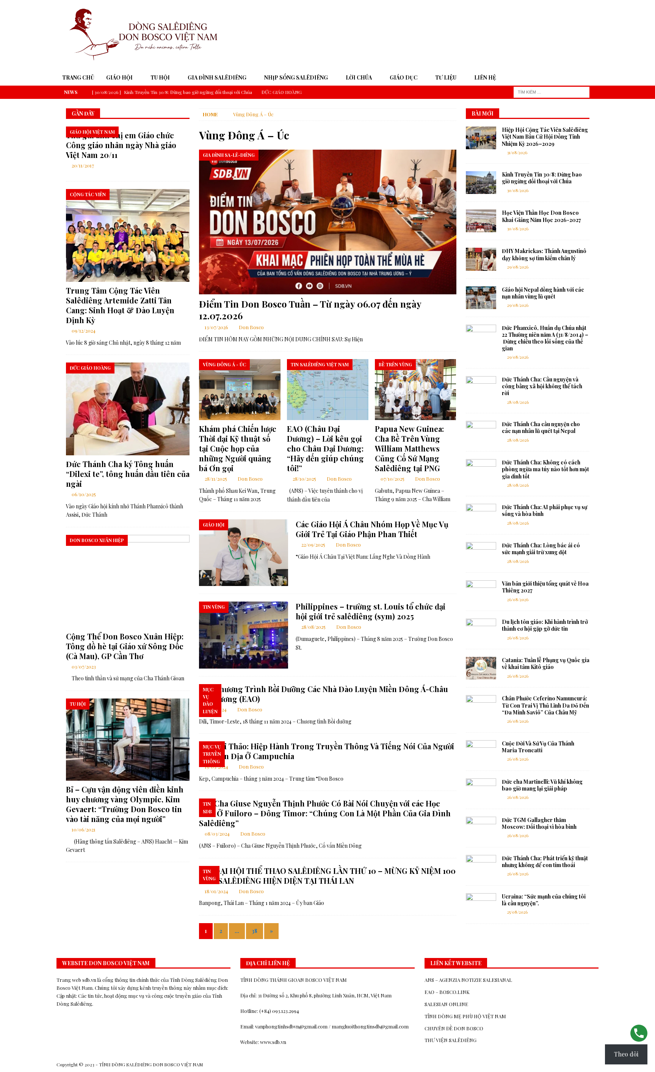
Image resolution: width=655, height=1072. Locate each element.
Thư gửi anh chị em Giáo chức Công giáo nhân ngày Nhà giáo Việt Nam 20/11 (121, 145)
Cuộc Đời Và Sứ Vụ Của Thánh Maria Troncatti (538, 747)
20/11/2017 (83, 165)
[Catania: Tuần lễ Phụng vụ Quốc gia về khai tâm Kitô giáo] (481, 668)
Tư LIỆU (445, 77)
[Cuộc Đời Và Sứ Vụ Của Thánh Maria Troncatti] (481, 751)
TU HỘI (160, 77)
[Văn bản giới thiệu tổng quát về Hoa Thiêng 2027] (481, 591)
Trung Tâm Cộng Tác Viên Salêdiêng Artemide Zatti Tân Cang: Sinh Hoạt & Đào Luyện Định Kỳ (120, 305)
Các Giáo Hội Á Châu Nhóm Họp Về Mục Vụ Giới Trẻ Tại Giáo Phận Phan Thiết (372, 529)
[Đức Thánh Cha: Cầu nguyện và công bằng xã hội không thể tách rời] (481, 387)
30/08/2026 (517, 190)
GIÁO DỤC (403, 77)
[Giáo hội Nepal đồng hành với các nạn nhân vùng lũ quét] (481, 297)
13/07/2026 (216, 327)
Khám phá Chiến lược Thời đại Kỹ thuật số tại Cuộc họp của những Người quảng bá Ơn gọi (237, 448)
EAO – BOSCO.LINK (447, 992)
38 (254, 930)
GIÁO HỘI (119, 77)
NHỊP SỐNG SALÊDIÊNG (296, 77)
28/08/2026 (518, 402)
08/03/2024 (217, 833)
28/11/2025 (216, 478)
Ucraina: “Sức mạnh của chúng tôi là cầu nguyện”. (544, 900)
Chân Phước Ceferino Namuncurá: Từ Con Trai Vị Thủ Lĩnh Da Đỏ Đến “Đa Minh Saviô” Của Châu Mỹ (545, 705)
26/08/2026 (517, 599)
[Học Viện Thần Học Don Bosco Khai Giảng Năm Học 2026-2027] (481, 220)
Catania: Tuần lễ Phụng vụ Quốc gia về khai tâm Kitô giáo (545, 663)
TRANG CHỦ (78, 77)
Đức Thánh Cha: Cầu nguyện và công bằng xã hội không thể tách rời (542, 386)
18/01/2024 (216, 891)
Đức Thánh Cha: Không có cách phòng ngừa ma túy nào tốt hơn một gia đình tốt (545, 469)
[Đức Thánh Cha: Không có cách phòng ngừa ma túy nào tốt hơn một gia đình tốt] (481, 470)
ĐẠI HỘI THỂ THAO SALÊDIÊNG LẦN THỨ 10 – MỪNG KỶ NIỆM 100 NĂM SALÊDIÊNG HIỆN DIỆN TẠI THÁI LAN (327, 876)
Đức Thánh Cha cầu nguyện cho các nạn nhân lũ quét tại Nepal (541, 427)
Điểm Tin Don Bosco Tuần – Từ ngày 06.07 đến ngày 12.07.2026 (310, 310)
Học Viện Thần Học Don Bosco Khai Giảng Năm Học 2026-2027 (541, 216)
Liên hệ (485, 77)
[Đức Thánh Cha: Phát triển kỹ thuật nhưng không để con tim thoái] (481, 866)
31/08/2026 (517, 152)
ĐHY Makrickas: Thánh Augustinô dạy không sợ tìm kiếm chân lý (544, 254)
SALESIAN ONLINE (446, 1004)
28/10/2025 (304, 478)
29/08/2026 (517, 267)
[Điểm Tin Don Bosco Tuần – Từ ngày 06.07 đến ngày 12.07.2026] (327, 222)
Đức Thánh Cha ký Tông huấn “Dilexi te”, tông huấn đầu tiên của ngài (128, 474)
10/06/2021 (84, 829)
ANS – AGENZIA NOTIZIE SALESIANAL (468, 980)
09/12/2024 (84, 330)
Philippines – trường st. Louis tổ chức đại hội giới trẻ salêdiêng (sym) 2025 (370, 611)
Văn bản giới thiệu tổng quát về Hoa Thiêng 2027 (545, 587)
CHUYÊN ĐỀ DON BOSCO (454, 1028)
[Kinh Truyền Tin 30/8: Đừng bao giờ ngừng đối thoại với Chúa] (481, 182)
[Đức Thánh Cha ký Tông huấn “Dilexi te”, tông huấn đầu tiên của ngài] (128, 409)
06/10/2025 (84, 494)
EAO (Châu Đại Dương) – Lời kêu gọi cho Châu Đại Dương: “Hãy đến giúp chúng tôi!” (325, 448)
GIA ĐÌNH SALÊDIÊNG (217, 77)
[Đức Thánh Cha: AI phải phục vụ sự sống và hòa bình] (481, 515)
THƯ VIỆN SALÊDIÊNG (450, 1040)
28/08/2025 (313, 627)
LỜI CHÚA (359, 77)
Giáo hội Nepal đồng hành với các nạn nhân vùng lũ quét (543, 293)
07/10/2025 (392, 478)
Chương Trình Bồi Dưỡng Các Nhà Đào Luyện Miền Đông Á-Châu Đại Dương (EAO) (323, 694)
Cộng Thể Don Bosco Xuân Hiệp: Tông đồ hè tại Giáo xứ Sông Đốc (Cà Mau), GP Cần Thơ (124, 646)
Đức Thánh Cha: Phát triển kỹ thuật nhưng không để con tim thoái (545, 862)
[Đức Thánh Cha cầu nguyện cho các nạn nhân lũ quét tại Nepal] (481, 432)
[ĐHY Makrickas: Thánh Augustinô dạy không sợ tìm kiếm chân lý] (481, 259)
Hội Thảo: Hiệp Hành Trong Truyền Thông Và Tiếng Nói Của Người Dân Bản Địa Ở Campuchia (326, 751)
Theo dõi (626, 1054)
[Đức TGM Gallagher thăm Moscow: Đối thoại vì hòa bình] (481, 828)
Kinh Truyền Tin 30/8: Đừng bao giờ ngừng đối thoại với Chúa (542, 178)
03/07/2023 (84, 666)
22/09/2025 (313, 544)
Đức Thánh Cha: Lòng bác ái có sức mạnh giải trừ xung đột (541, 549)
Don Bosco (251, 327)
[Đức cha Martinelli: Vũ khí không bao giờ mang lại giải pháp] (481, 789)
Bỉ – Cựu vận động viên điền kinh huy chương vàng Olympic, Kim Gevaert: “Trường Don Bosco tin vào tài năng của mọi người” (124, 804)
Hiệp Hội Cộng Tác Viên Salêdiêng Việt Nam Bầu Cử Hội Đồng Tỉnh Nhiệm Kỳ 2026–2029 (545, 136)
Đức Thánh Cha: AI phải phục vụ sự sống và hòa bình (544, 510)
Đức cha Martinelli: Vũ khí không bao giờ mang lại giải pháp (542, 785)
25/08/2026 (517, 912)
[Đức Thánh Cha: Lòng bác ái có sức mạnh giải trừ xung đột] (481, 553)
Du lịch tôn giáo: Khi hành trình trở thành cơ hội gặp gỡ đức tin (545, 625)
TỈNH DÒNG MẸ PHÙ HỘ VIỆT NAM (465, 1016)
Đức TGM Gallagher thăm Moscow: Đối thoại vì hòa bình (539, 823)
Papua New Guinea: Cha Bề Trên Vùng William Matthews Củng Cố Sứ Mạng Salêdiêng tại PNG (409, 448)
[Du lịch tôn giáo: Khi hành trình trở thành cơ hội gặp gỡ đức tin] (481, 630)
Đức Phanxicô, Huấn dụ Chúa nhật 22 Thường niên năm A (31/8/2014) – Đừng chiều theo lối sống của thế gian (545, 338)
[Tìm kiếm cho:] (551, 91)
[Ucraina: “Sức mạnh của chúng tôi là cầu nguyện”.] (481, 904)
